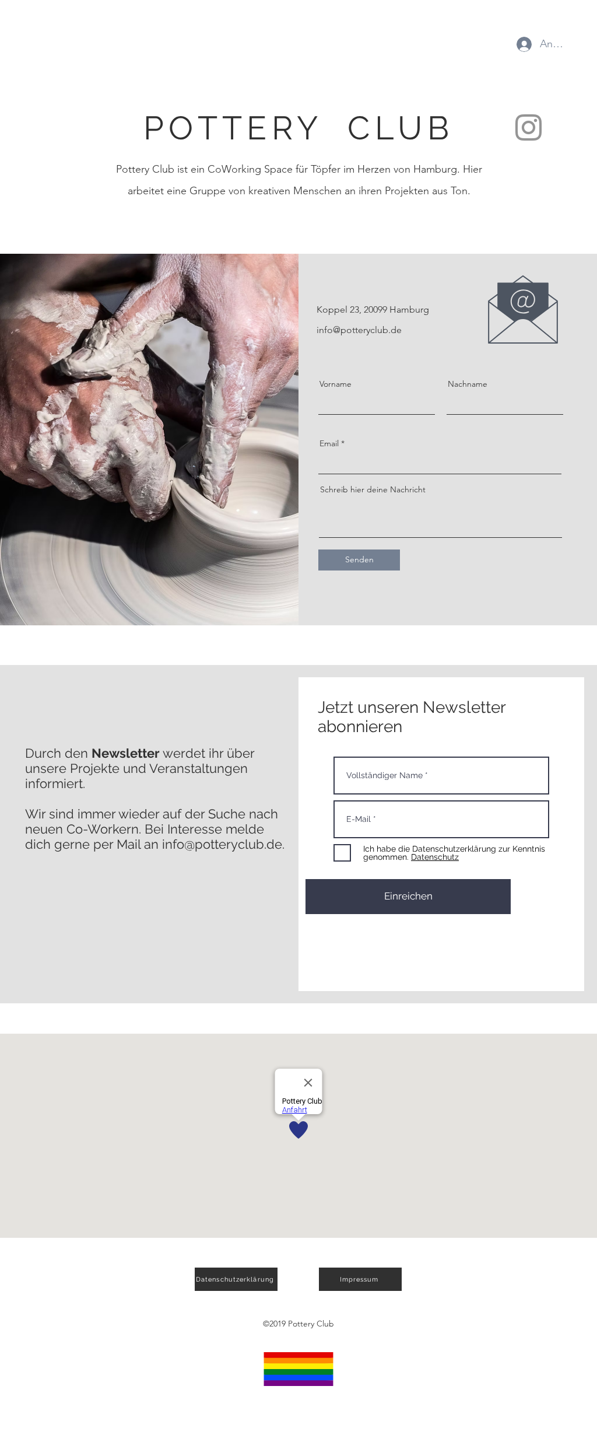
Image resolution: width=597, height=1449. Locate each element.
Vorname (335, 384)
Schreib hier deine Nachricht (373, 489)
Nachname (467, 384)
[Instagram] (528, 127)
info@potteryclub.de (359, 329)
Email (329, 443)
